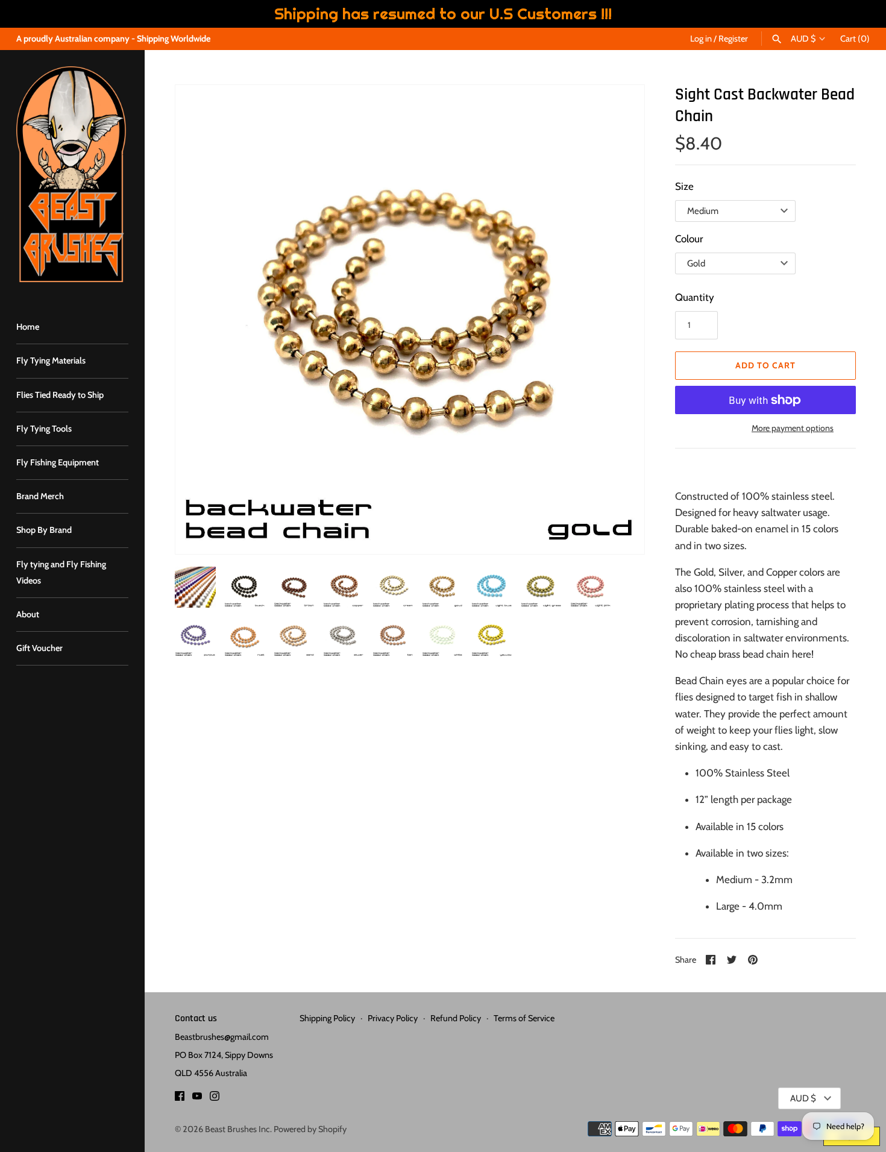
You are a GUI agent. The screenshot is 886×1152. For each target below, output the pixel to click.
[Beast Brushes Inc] (72, 174)
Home (27, 326)
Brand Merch (40, 496)
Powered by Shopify (310, 1129)
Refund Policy (455, 1018)
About (27, 614)
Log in (701, 38)
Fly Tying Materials (51, 360)
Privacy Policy (393, 1018)
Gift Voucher (39, 648)
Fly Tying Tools (44, 428)
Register (733, 38)
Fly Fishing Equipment (57, 462)
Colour (689, 239)
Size (684, 186)
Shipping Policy (327, 1018)
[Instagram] (214, 1098)
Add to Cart (765, 365)
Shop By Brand (44, 529)
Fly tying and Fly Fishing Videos (61, 572)
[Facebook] (179, 1098)
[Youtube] (197, 1098)
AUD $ (803, 39)
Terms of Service (524, 1018)
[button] (200, 319)
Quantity (694, 297)
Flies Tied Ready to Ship (60, 394)
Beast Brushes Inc (237, 1129)
